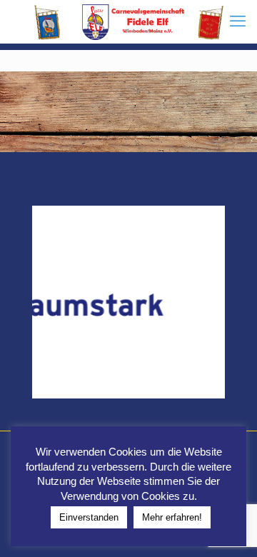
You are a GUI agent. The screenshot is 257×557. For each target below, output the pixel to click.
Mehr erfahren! (172, 517)
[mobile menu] (238, 21)
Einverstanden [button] (89, 517)
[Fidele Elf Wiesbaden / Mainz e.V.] (128, 21)
